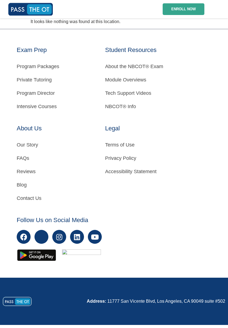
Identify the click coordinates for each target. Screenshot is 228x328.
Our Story (27, 145)
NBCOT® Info (120, 106)
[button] (217, 9)
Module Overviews (125, 80)
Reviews (26, 171)
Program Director (36, 93)
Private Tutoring (34, 80)
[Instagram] (59, 237)
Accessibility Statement (131, 171)
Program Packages (38, 66)
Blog (22, 185)
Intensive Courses (37, 106)
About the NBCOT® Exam (134, 66)
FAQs (23, 158)
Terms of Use (120, 145)
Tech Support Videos (128, 93)
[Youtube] (95, 237)
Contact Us (29, 198)
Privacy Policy (120, 158)
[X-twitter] (41, 237)
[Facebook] (24, 237)
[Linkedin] (77, 237)
